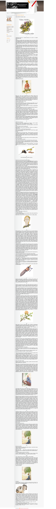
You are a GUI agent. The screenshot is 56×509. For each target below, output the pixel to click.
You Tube (8, 32)
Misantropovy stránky (10, 26)
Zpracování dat (25, 508)
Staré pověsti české (10, 31)
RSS (27, 508)
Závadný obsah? (22, 508)
